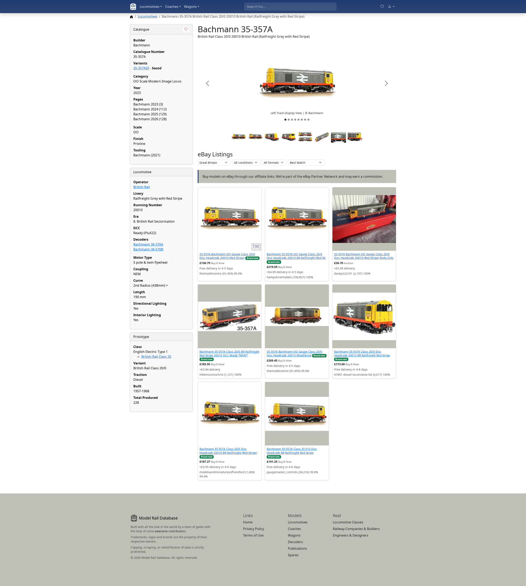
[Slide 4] (295, 120)
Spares (293, 555)
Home (248, 522)
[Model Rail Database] (133, 6)
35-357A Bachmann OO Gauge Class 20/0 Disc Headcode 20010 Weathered (294, 353)
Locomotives (149, 6)
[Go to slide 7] (338, 136)
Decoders (295, 542)
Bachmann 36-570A (148, 244)
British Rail (141, 187)
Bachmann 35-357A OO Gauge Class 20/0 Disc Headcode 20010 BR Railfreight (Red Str (296, 256)
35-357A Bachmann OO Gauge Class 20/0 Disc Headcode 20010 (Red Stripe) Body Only (363, 256)
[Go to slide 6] (321, 136)
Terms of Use (253, 535)
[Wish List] (382, 6)
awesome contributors (170, 531)
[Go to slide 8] (355, 136)
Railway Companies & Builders (356, 528)
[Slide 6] (302, 120)
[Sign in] (391, 6)
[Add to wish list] (186, 29)
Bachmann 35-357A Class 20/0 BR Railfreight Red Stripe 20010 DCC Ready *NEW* (229, 353)
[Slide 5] (299, 120)
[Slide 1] (285, 120)
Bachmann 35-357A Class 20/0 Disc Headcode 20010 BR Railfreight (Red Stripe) (228, 450)
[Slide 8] (308, 120)
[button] (297, 83)
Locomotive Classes (348, 522)
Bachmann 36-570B (148, 249)
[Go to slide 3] (271, 136)
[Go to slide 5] (305, 136)
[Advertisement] (161, 440)
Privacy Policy (253, 528)
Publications (297, 548)
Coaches (171, 6)
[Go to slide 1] (238, 136)
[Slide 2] (289, 120)
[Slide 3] (292, 120)
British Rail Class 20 (156, 356)
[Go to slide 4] (288, 136)
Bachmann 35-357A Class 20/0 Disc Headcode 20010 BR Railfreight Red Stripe (362, 353)
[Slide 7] (305, 120)
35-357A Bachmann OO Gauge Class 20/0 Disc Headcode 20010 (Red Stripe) (227, 256)
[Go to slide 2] (255, 136)
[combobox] (290, 6)
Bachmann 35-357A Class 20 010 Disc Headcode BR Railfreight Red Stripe (292, 450)
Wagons (190, 6)
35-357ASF (141, 68)
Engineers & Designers (350, 535)
